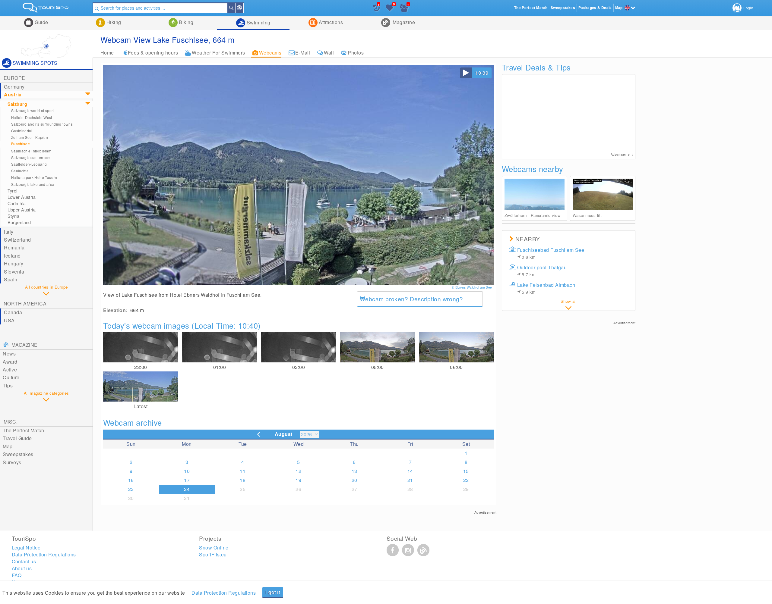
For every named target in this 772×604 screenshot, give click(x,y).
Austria (12, 94)
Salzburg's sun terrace (30, 157)
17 (187, 480)
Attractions (330, 22)
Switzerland (17, 239)
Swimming (257, 22)
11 (242, 471)
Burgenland (19, 222)
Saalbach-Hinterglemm (31, 150)
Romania (14, 247)
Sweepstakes (18, 454)
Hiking (113, 22)
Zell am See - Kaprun (29, 137)
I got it (272, 592)
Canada (13, 312)
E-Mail (302, 52)
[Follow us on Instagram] (408, 550)
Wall (329, 52)
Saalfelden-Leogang (29, 164)
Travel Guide (17, 438)
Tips (8, 385)
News (9, 353)
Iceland (12, 255)
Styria (14, 216)
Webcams (270, 52)
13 (354, 471)
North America (25, 303)
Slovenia (14, 271)
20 (354, 480)
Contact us (24, 561)
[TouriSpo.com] (46, 9)
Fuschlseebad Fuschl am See (550, 253)
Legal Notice (26, 547)
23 (131, 489)
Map (7, 446)
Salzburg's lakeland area (33, 184)
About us (22, 568)
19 (298, 480)
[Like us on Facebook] (393, 550)
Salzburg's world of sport (32, 110)
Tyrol (12, 191)
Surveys (12, 462)
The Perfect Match (23, 430)
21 (410, 480)
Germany (14, 86)
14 (410, 471)
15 (466, 471)
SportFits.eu (213, 554)
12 (298, 471)
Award (10, 361)
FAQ (17, 575)
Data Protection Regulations (223, 592)
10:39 (482, 72)
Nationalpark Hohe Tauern (34, 177)
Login (748, 7)
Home (107, 52)
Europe (14, 77)
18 (242, 480)
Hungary (13, 263)
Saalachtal (20, 170)
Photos (356, 52)
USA (9, 320)
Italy (8, 231)
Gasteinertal (21, 130)
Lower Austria (22, 197)
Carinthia (17, 203)
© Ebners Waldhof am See (472, 287)
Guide (40, 22)
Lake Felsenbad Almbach (546, 288)
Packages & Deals (595, 7)
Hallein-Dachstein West (31, 117)
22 (466, 480)
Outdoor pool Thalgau (542, 270)
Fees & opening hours (153, 52)
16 (131, 480)
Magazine (403, 22)
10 (187, 471)
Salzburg (17, 104)
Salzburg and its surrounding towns (42, 124)
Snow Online (213, 547)
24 (187, 489)
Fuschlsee (20, 143)
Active (10, 369)
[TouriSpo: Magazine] (423, 550)
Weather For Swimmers (218, 52)
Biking (185, 22)
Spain (10, 279)
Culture (11, 377)
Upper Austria (22, 210)
